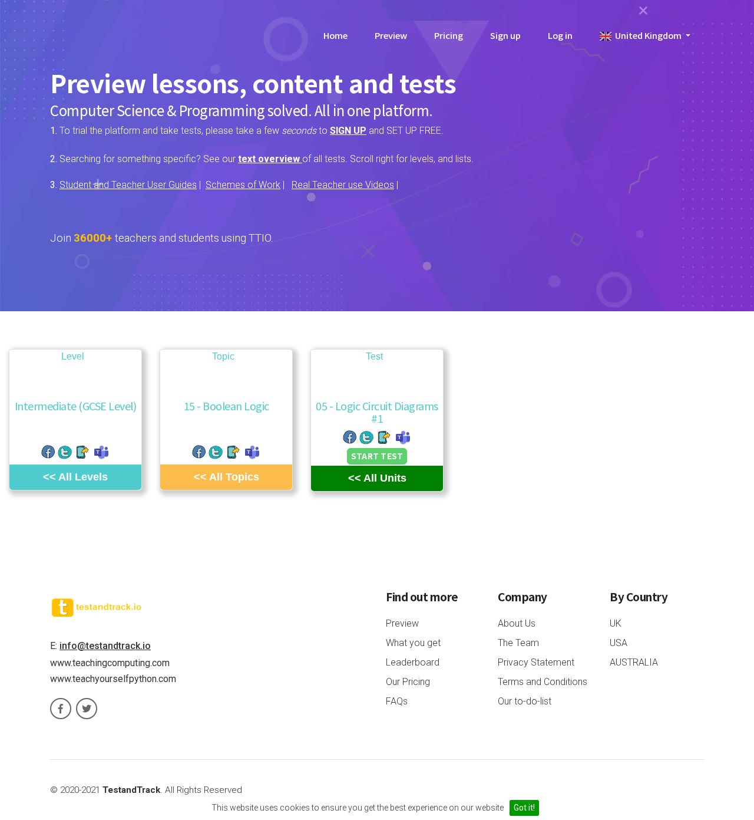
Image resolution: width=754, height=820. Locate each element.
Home (335, 35)
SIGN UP (348, 130)
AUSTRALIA (634, 662)
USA (618, 642)
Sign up (505, 35)
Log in (560, 35)
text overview (270, 158)
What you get (413, 642)
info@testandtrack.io (105, 645)
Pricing (448, 35)
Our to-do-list (524, 701)
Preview (391, 35)
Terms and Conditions (542, 681)
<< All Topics (226, 477)
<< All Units (377, 478)
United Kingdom (647, 35)
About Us (516, 623)
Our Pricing (408, 681)
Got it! (524, 807)
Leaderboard (412, 662)
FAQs (397, 701)
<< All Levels (75, 477)
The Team (518, 642)
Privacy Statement (536, 662)
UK (615, 623)
